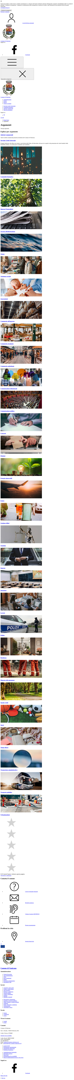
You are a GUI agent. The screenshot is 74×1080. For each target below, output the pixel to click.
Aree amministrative (8, 975)
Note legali (5, 1055)
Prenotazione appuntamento (9, 1047)
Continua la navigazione (6, 10)
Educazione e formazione (9, 999)
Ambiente (5, 1003)
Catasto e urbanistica (8, 994)
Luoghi (5, 1021)
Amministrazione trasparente (9, 1052)
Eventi (4, 1022)
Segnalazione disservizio (9, 1048)
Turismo (5, 995)
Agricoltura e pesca (7, 1007)
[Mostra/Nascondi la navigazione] (12, 62)
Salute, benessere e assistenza (10, 1004)
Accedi (2, 117)
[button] (7, 99)
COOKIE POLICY (5, 7)
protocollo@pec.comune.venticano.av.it (12, 1043)
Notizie (5, 1013)
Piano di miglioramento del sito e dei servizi (13, 1057)
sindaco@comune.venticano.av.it (11, 1042)
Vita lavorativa (6, 990)
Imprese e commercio (8, 991)
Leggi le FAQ (6, 1046)
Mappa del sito (4, 1075)
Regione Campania (5, 11)
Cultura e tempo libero (8, 989)
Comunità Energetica (8, 107)
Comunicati (6, 1014)
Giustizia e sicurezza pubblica (10, 1000)
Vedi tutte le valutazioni (6, 875)
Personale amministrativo (9, 980)
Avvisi (4, 1015)
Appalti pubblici (7, 993)
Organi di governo (7, 974)
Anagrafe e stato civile (8, 987)
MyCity (3, 1078)
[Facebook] (4, 115)
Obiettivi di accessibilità (6, 1035)
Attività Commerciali (8, 108)
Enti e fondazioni (7, 978)
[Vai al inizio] (1, 944)
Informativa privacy (7, 1053)
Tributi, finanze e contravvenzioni (11, 1002)
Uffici (4, 977)
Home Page (6, 120)
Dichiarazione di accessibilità (10, 1056)
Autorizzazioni (6, 1006)
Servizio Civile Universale (9, 106)
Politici (5, 979)
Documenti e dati (7, 982)
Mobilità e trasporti (7, 997)
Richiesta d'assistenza (8, 1049)
